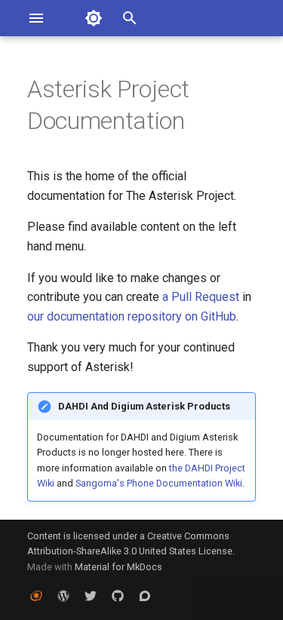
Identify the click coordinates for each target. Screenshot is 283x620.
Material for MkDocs (118, 566)
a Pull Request (200, 297)
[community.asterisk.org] (145, 596)
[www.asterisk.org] (36, 596)
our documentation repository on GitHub (131, 316)
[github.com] (118, 596)
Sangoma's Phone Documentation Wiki (158, 483)
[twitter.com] (90, 596)
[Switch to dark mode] (93, 18)
